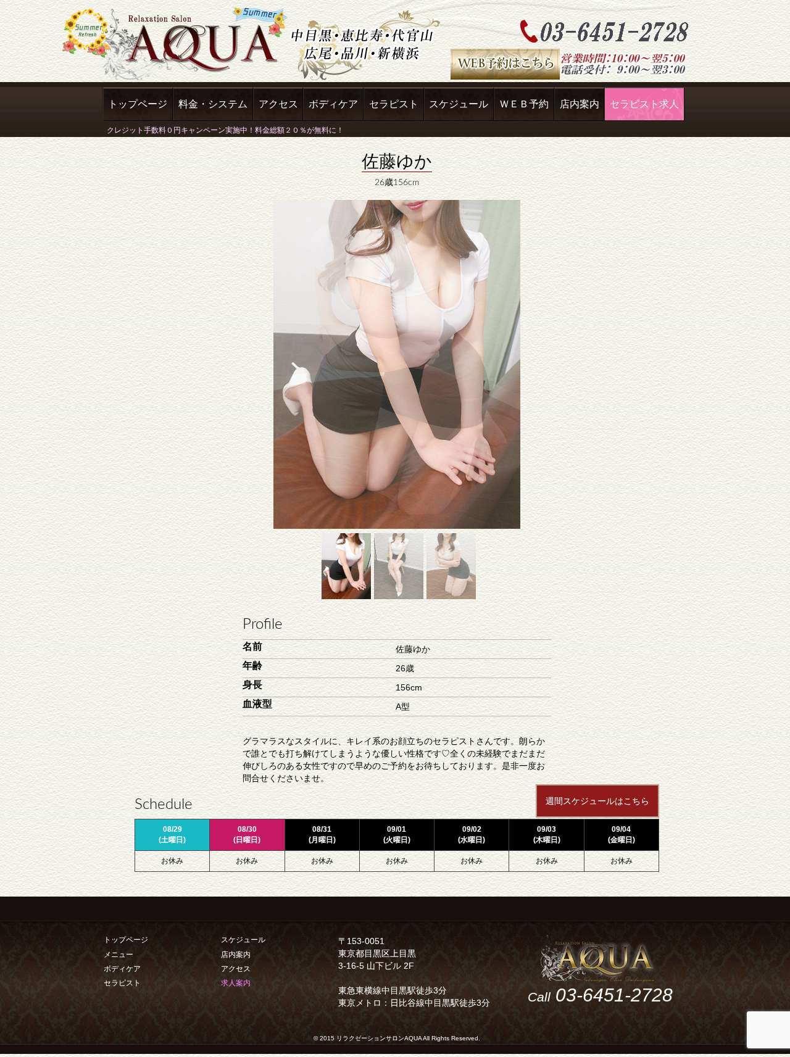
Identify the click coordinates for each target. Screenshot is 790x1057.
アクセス (278, 104)
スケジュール (458, 104)
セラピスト (393, 104)
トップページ (137, 104)
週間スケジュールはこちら (597, 801)
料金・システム (212, 104)
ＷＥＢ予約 (524, 104)
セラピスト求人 (644, 104)
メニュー (118, 954)
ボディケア (333, 104)
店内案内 (579, 104)
